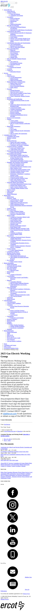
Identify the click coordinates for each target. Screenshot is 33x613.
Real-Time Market (11, 269)
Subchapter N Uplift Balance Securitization (21, 30)
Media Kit (12, 50)
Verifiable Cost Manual (16, 233)
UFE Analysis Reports (16, 296)
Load (8, 309)
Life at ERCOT (14, 61)
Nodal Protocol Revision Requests (19, 202)
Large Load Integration (16, 110)
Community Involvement (16, 15)
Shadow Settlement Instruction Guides (20, 294)
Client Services (11, 76)
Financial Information (15, 24)
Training (9, 119)
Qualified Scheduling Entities (17, 109)
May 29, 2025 (7, 439)
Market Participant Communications (16, 81)
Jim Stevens (7, 424)
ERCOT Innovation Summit (17, 47)
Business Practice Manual (13, 253)
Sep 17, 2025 (7, 440)
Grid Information (8, 300)
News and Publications (13, 48)
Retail (8, 273)
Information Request (15, 71)
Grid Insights (13, 56)
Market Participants (12, 194)
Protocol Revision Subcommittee (15, 151)
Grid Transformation (15, 44)
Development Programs (16, 63)
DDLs (11, 127)
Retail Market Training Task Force (19, 155)
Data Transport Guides (16, 218)
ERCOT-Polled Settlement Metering (19, 283)
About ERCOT (8, 9)
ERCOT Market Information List (9, 475)
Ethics (11, 22)
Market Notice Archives (16, 83)
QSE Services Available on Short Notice (20, 93)
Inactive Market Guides (16, 234)
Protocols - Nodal (11, 198)
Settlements (10, 297)
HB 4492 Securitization (13, 25)
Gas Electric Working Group (11, 348)
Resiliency (9, 323)
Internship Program (15, 64)
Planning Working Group (16, 176)
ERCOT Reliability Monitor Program (16, 58)
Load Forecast (13, 315)
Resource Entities (14, 112)
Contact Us (10, 70)
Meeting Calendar (11, 138)
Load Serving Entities (15, 107)
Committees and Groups (10, 135)
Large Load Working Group (17, 148)
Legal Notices (13, 37)
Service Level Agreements (13, 117)
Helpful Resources (15, 51)
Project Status (21, 472)
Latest (16, 460)
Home (5, 344)
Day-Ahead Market (12, 267)
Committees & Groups (19, 463)
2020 (5, 460)
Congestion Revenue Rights (14, 266)
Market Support (14, 79)
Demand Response (15, 90)
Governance (10, 17)
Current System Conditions (14, 303)
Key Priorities (10, 260)
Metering (9, 280)
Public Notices (14, 87)
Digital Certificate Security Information (20, 130)
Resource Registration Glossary (18, 225)
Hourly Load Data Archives (17, 310)
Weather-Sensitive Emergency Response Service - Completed (20, 246)
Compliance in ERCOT (13, 251)
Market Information (9, 263)
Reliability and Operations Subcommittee (17, 162)
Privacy (7, 599)
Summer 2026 (13, 57)
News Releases (14, 53)
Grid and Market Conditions (14, 341)
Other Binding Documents (13, 254)
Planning (9, 322)
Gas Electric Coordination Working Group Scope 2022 (14, 451)
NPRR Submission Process (17, 204)
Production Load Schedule (17, 317)
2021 (7, 460)
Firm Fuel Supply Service (16, 92)
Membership (13, 21)
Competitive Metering (15, 281)
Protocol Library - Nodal (16, 201)
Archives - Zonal (11, 208)
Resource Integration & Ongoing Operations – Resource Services (15, 476)
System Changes (11, 248)
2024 (13, 460)
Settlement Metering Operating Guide (19, 228)
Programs (9, 89)
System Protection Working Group (19, 178)
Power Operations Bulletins (17, 86)
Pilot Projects (10, 235)
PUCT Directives (11, 210)
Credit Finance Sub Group (17, 149)
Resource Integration (15, 113)
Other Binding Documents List (18, 256)
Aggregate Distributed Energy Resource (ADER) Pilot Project (20, 238)
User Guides (13, 129)
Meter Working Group (16, 168)
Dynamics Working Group (17, 165)
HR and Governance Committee (18, 143)
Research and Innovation (16, 45)
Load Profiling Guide (15, 220)
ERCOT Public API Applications (18, 133)
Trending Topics (14, 54)
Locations (9, 68)
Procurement (10, 66)
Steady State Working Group (17, 179)
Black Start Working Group (17, 163)
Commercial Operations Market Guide (20, 217)
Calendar (23, 466)
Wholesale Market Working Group (19, 188)
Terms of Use (26, 593)
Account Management (15, 77)
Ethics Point (4, 472)
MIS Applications (11, 473)
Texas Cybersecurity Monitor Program (20, 96)
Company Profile (11, 12)
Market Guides (11, 215)
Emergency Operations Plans (17, 214)
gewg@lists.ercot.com (9, 431)
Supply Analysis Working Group (18, 186)
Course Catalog (14, 120)
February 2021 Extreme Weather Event (20, 38)
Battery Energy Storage (16, 261)
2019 (2, 460)
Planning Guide (14, 224)
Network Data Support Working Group (20, 169)
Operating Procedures (15, 222)
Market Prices (10, 271)
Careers (9, 60)
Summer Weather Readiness (17, 326)
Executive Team (14, 20)
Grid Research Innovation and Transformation (18, 43)
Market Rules (7, 195)
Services (6, 73)
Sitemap (3, 599)
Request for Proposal (15, 67)
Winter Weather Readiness (17, 325)
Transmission (10, 316)
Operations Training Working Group (19, 171)
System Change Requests (16, 250)
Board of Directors (15, 18)
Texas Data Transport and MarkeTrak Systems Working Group (19, 157)
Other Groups (10, 191)
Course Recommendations (17, 122)
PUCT (8, 139)
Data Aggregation (11, 287)
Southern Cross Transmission (17, 212)
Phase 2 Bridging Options (16, 211)
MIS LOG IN (4, 1)
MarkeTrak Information (16, 80)
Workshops (10, 192)
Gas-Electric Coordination (16, 328)
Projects (9, 97)
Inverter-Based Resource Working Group (20, 166)
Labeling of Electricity (16, 274)
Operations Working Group (17, 172)
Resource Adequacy (12, 319)
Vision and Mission (15, 14)
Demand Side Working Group (17, 185)
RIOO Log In (10, 336)
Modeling (9, 329)
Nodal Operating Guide (16, 221)
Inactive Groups (11, 189)
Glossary (9, 466)
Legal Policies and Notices (14, 31)
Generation (10, 305)
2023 (10, 460)
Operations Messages (15, 84)
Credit (11, 103)
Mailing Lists (28, 577)
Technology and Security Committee (19, 145)
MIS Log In (10, 335)
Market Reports (11, 299)
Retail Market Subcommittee (14, 153)
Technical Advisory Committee (15, 146)
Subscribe (19, 431)
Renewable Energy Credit (16, 94)
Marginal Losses (14, 270)
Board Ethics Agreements (16, 35)
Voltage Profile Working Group (18, 181)
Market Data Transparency (14, 126)
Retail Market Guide (15, 227)
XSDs (11, 132)
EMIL (8, 333)
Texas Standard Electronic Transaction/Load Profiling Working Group (21, 160)
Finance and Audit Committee (17, 142)
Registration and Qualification (14, 99)
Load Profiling (10, 276)
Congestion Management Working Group (20, 184)
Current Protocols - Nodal (16, 199)
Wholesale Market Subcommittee (15, 182)
